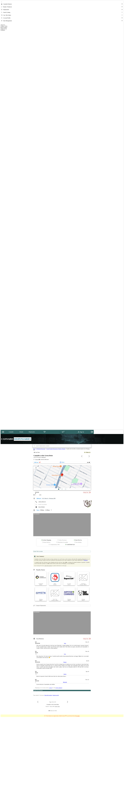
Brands (21, 431)
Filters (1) (88, 452)
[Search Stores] (44, 432)
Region (37, 459)
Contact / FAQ (4, 26)
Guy (65, 654)
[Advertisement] (62, 525)
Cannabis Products (7, 4)
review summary (59, 687)
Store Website (41, 506)
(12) (37, 493)
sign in (50, 687)
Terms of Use (4, 28)
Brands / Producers (7, 6)
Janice (65, 674)
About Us (3, 25)
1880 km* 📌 (37, 462)
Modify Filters (57, 706)
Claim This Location (38, 551)
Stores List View (53, 710)
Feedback (3, 30)
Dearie (65, 662)
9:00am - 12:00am (43, 510)
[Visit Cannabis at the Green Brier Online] (87, 507)
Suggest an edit (56, 695)
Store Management (7, 20)
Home (34, 448)
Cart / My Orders (7, 15)
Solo (65, 643)
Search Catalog (6, 12)
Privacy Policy (4, 27)
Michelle (65, 682)
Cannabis (11, 431)
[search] (34, 445)
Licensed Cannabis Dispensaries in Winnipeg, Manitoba (55, 448)
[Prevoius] (38, 702)
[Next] (67, 702)
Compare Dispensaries (41, 605)
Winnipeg (86, 560)
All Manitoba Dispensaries (40, 448)
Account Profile (6, 18)
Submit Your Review (38, 690)
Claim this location (48, 695)
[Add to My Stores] (36, 468)
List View (37, 452)
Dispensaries (6, 9)
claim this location (48, 565)
